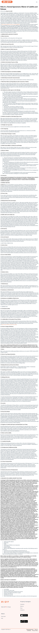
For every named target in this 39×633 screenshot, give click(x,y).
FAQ (2, 618)
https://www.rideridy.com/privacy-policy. (9, 324)
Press (21, 608)
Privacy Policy (35, 630)
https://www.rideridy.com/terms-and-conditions (10, 24)
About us (22, 606)
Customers (22, 604)
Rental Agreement (30, 629)
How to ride (3, 616)
